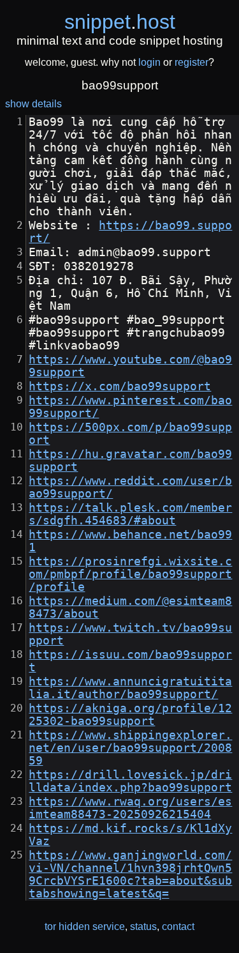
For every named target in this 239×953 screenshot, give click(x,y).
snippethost (119, 21)
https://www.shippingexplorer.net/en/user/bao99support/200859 (130, 748)
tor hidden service (85, 926)
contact (178, 926)
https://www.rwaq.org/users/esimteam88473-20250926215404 (130, 808)
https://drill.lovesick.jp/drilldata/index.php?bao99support (130, 781)
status (143, 926)
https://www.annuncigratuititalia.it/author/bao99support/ (130, 688)
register (191, 62)
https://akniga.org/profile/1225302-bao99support (130, 715)
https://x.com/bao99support (120, 386)
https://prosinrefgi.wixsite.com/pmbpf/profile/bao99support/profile (130, 574)
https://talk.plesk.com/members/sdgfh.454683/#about (130, 514)
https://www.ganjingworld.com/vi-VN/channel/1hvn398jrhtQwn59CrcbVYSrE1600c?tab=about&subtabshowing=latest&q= (130, 874)
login (149, 62)
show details (33, 103)
